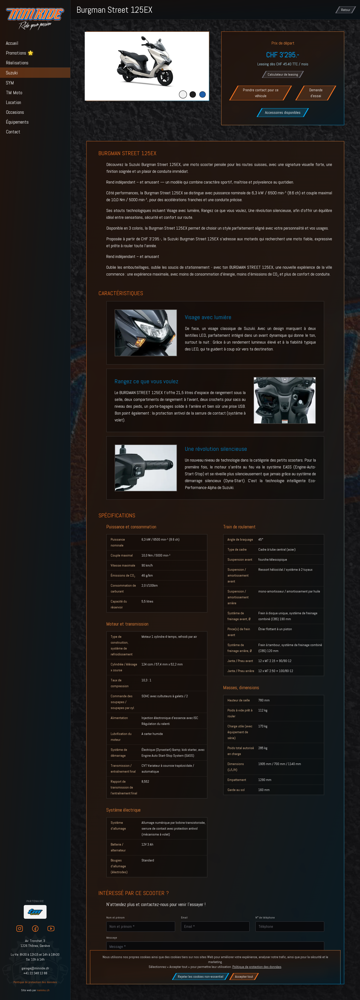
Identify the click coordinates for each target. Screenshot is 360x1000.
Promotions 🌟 (20, 53)
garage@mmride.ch (35, 968)
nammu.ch (43, 990)
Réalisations (17, 62)
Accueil (12, 43)
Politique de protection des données (35, 982)
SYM (10, 83)
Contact (13, 131)
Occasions (15, 112)
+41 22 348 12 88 (35, 973)
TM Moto (14, 92)
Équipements (17, 122)
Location (13, 102)
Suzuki (12, 73)
